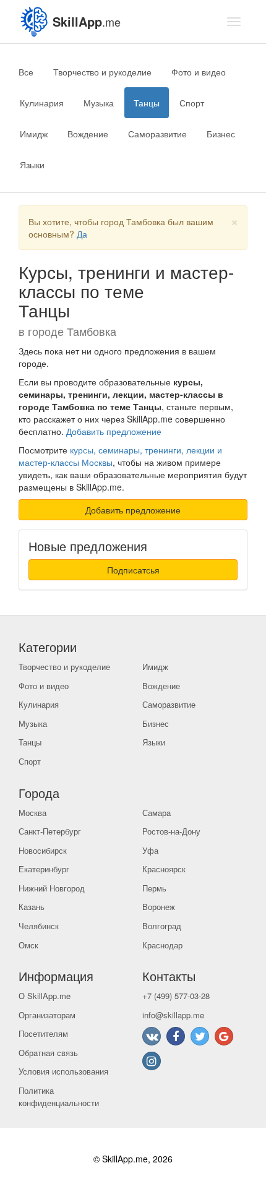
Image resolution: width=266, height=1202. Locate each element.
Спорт (191, 103)
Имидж (34, 133)
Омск (28, 945)
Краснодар (162, 945)
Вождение (87, 133)
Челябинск (39, 926)
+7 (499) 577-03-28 (176, 996)
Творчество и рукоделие (102, 72)
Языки (32, 164)
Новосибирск (43, 850)
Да (82, 234)
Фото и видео (198, 72)
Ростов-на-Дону (171, 831)
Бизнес (221, 133)
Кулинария (42, 103)
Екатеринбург (44, 869)
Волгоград (161, 926)
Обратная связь (48, 1052)
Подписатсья (133, 570)
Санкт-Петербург (50, 831)
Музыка (99, 103)
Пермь (154, 888)
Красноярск (164, 869)
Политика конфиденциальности (59, 1096)
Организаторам (47, 1015)
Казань (32, 906)
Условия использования (63, 1071)
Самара (156, 812)
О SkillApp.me (45, 996)
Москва (32, 812)
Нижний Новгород (52, 888)
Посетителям (43, 1033)
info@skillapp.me (173, 1015)
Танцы (147, 103)
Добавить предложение (113, 431)
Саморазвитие (157, 133)
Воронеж (158, 906)
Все (26, 72)
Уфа (150, 850)
